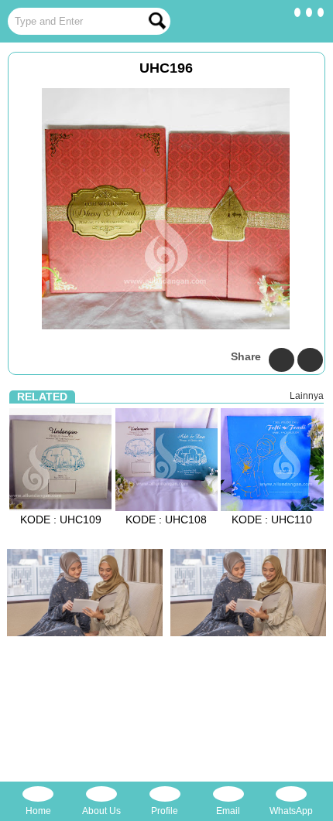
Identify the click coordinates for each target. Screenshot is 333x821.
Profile (164, 811)
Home (38, 811)
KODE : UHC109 (60, 519)
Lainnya (307, 395)
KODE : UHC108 (166, 519)
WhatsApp (291, 811)
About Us (101, 811)
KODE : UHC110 (272, 519)
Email (228, 811)
